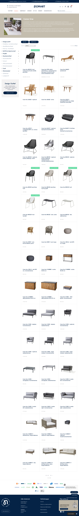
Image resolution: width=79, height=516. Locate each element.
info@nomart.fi (24, 507)
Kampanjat (23, 10)
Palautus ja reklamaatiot (45, 507)
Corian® (29, 10)
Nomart (40, 10)
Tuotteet (10, 10)
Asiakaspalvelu (48, 10)
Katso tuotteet (10, 92)
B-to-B (35, 10)
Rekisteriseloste (43, 509)
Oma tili (41, 501)
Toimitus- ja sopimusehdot (46, 504)
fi (60, 6)
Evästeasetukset (43, 512)
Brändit (16, 10)
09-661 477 (23, 505)
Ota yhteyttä (6, 511)
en (62, 6)
